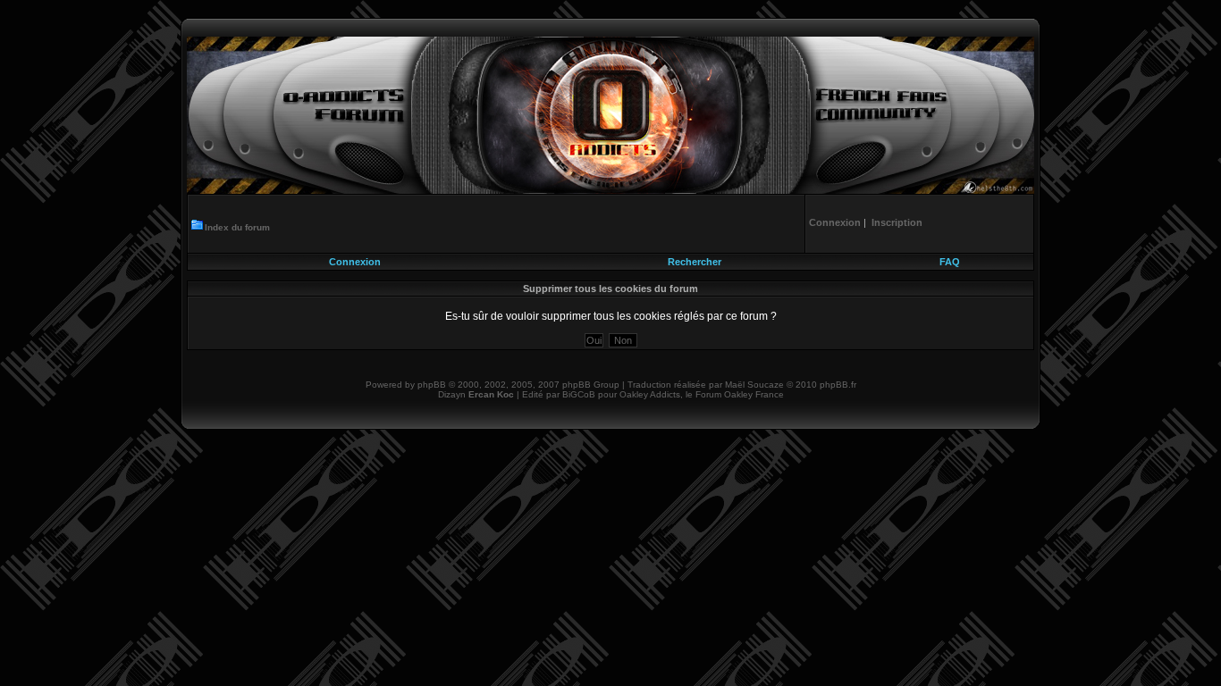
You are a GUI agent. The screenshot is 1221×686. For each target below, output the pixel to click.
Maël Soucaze (754, 384)
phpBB (431, 384)
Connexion (355, 261)
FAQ (949, 261)
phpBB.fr (838, 384)
